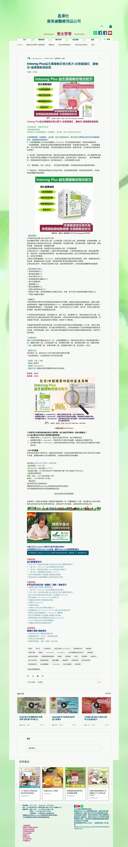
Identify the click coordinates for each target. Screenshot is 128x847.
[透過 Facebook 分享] (28, 676)
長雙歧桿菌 (74, 660)
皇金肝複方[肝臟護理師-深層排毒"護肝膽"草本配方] (31, 718)
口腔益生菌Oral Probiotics (62, 648)
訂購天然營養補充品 (64, 45)
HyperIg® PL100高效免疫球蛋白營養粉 (63, 718)
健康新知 (51, 45)
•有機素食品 (26, 841)
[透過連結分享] (43, 676)
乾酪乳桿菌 (31, 652)
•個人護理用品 (27, 839)
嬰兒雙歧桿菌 (86, 660)
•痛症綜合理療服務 (29, 829)
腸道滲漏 (77, 664)
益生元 (76, 656)
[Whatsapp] (95, 33)
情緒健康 (65, 660)
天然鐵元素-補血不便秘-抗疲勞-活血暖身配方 (95, 718)
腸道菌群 (84, 656)
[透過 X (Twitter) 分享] (33, 676)
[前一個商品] (16, 784)
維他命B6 (94, 656)
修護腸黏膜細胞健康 (48, 656)
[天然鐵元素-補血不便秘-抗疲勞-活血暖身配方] (96, 705)
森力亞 (38, 648)
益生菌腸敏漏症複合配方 (76, 652)
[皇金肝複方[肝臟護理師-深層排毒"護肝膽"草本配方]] (31, 705)
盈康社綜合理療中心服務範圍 (35, 45)
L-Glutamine (56, 664)
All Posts (19, 45)
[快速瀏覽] (29, 777)
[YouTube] (110, 33)
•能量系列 (25, 835)
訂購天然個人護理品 (81, 45)
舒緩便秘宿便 (32, 664)
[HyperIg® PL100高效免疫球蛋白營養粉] (64, 705)
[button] (110, 26)
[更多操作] (100, 58)
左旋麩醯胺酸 (44, 664)
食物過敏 (88, 648)
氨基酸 (60, 656)
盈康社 (30, 648)
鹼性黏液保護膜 (33, 656)
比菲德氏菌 (47, 648)
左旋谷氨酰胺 (67, 664)
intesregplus (61, 652)
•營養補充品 (26, 837)
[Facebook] (105, 33)
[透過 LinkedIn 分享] (38, 676)
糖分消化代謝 (32, 660)
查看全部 (108, 693)
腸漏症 (41, 652)
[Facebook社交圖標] (100, 33)
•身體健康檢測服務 (28, 831)
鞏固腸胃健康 (44, 660)
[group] (64, 784)
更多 (92, 45)
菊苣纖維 (68, 656)
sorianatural (50, 652)
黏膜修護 (90, 652)
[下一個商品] (111, 784)
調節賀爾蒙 (55, 660)
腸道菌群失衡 (78, 648)
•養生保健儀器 (27, 833)
